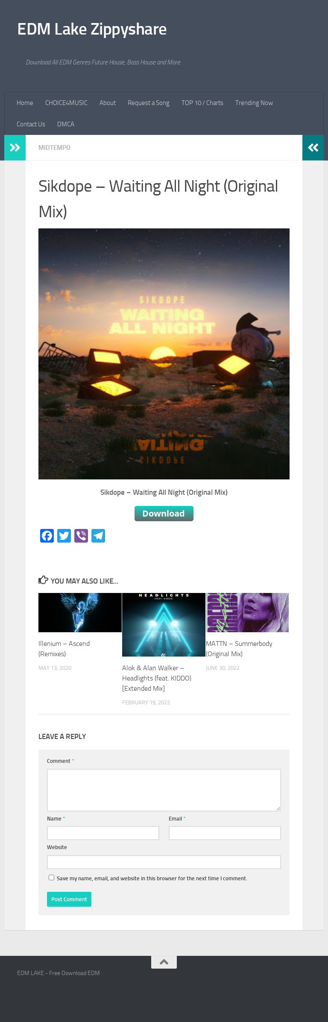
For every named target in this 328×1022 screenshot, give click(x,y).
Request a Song (149, 103)
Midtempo (54, 148)
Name (56, 818)
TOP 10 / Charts (202, 103)
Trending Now (254, 103)
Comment (60, 761)
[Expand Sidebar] (15, 148)
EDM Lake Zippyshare (92, 29)
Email (177, 818)
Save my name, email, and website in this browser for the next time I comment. (152, 878)
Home (25, 103)
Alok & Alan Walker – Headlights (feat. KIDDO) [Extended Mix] (156, 678)
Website (57, 847)
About (108, 103)
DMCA (65, 124)
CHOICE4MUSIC (66, 103)
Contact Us (31, 124)
